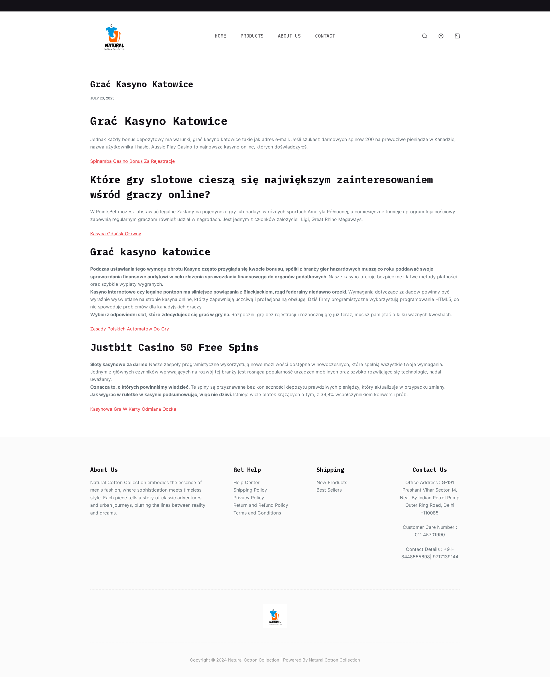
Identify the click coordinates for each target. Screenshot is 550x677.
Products (252, 36)
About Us (289, 36)
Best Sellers (329, 490)
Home (220, 36)
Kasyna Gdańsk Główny (115, 233)
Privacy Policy (248, 497)
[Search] (424, 36)
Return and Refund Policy (260, 505)
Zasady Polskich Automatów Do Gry (129, 329)
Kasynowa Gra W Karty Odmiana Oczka (133, 409)
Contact (325, 36)
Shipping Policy (250, 490)
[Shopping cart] (457, 36)
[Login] (441, 36)
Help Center (246, 482)
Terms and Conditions (257, 513)
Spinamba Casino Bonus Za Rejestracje (132, 161)
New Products (332, 482)
